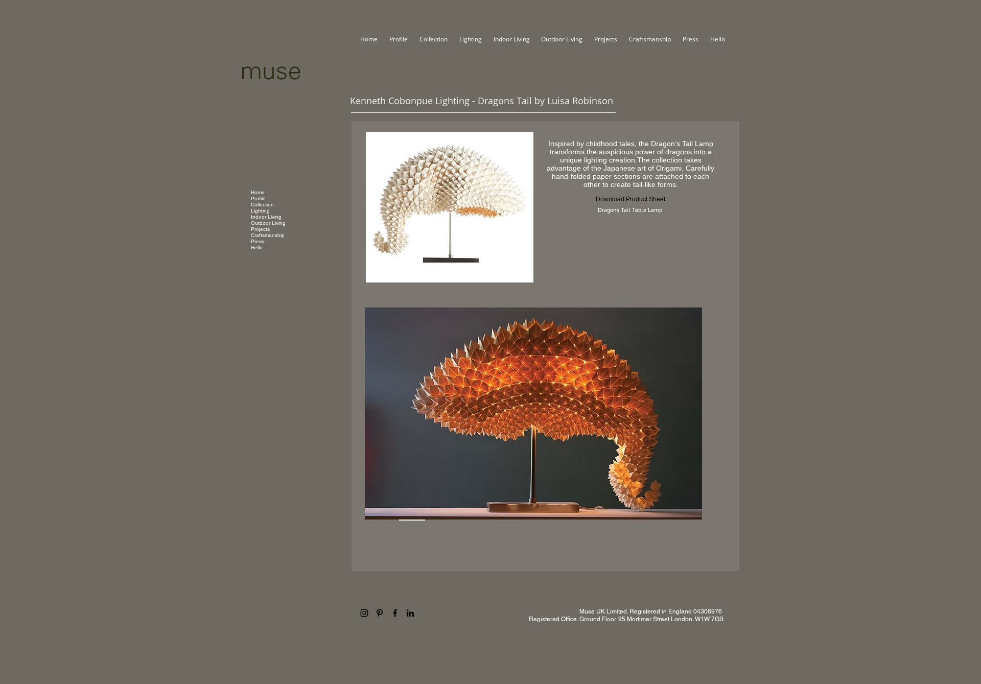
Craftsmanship (268, 235)
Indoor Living (266, 217)
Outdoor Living (268, 223)
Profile (258, 198)
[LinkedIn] (410, 613)
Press (257, 241)
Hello (257, 247)
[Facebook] (395, 613)
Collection (262, 204)
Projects (260, 229)
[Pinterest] (380, 613)
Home (258, 192)
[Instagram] (364, 613)
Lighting (260, 211)
